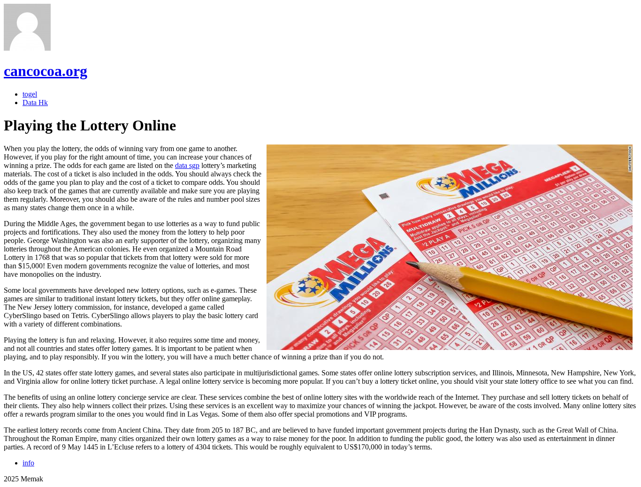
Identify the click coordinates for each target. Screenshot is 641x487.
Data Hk (35, 103)
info (28, 463)
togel (30, 94)
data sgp (187, 165)
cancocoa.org (45, 70)
